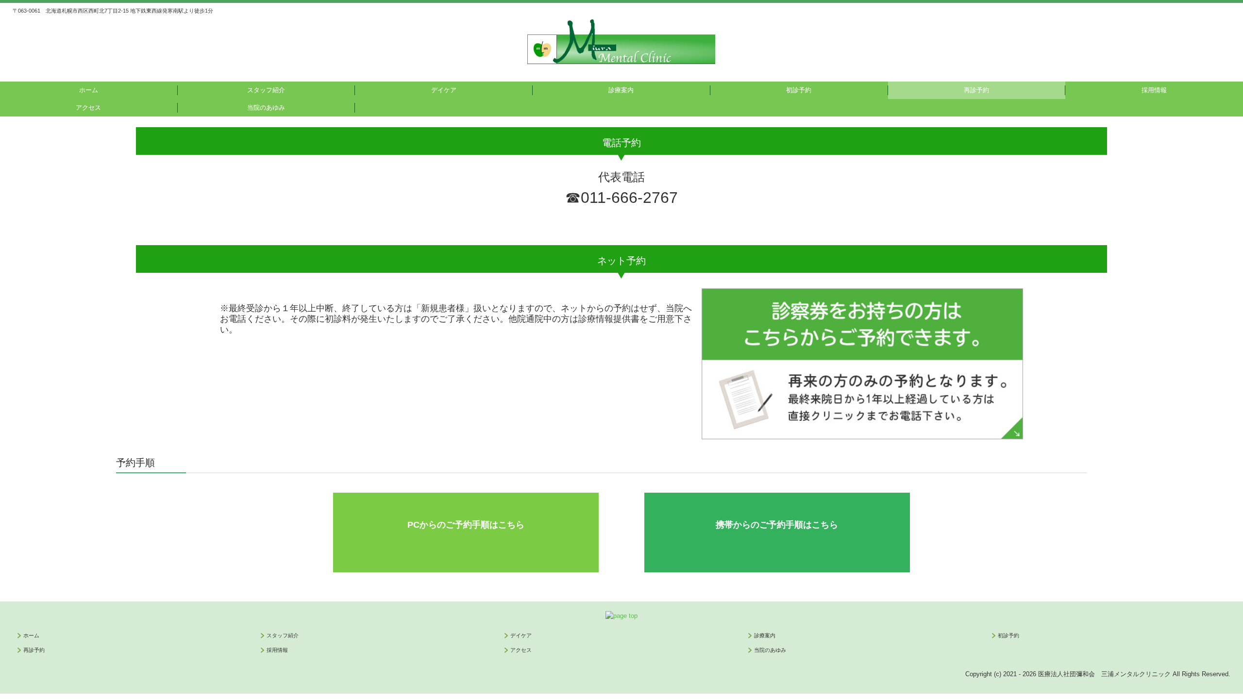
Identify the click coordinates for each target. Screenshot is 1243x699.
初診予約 (798, 90)
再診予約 (976, 90)
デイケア (443, 90)
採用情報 (1154, 90)
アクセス (88, 107)
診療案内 (621, 90)
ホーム (88, 90)
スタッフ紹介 (266, 90)
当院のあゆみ (266, 107)
